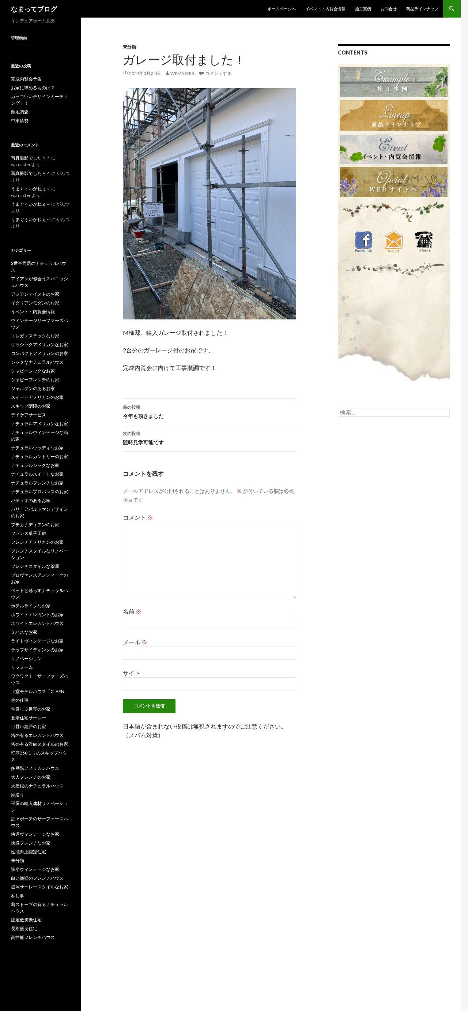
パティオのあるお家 (30, 500)
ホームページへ (282, 8)
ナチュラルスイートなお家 (37, 474)
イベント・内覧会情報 (325, 8)
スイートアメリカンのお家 (37, 397)
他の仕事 (20, 700)
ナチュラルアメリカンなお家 (39, 423)
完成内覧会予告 (26, 79)
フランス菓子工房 (28, 533)
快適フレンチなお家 (30, 843)
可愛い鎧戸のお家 (28, 726)
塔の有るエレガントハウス (37, 735)
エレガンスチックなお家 (35, 335)
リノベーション (26, 658)
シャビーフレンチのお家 (35, 379)
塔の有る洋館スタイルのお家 (39, 744)
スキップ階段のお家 (30, 406)
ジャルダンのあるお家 (33, 388)
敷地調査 (20, 112)
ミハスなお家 (24, 632)
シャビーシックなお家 (33, 371)
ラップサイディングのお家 (37, 649)
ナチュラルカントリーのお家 (39, 456)
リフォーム (22, 667)
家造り (17, 794)
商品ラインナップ (422, 8)
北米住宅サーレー (28, 717)
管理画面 (19, 37)
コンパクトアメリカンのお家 (39, 353)
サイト (131, 672)
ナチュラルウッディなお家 (37, 447)
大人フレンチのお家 (30, 777)
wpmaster (182, 73)
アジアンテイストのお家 (35, 294)
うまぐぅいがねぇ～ (30, 188)
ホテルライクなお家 (30, 606)
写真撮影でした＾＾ (30, 158)
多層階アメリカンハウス (35, 768)
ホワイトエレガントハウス (37, 623)
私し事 (17, 895)
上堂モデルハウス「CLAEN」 (40, 691)
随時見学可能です (143, 438)
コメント (138, 517)
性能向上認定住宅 (28, 851)
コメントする (218, 73)
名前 (132, 611)
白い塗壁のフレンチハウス (37, 878)
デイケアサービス (28, 414)
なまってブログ (34, 9)
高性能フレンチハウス (33, 937)
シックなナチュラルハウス (37, 362)
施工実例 (363, 8)
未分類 (129, 46)
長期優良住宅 (24, 928)
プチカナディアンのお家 (35, 524)
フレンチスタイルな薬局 (35, 566)
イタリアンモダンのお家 (35, 303)
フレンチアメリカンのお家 (37, 542)
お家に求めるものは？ (33, 87)
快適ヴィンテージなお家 (35, 834)
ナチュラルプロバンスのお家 (39, 491)
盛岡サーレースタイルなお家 (39, 887)
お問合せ (389, 8)
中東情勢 (20, 120)
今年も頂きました (143, 411)
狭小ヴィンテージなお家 (35, 869)
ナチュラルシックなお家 (35, 465)
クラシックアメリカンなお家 (39, 344)
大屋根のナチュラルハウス (37, 786)
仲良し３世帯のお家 (30, 709)
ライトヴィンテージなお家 (37, 641)
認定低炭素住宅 (26, 919)
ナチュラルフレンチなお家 (37, 483)
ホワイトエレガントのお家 (37, 614)
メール (135, 642)
